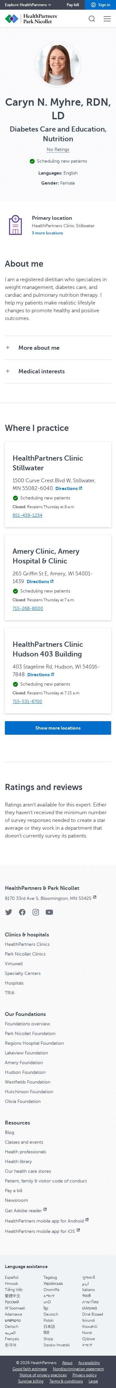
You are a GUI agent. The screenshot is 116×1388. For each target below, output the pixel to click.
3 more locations (47, 233)
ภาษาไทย (90, 1302)
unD (47, 1302)
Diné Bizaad (92, 1314)
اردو (85, 1283)
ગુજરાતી (88, 1277)
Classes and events (24, 1142)
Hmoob (11, 1283)
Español (11, 1277)
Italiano (88, 1289)
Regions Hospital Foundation (34, 1043)
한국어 (10, 1345)
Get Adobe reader (23, 1210)
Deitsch (11, 1326)
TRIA (10, 992)
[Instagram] (36, 914)
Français (12, 1339)
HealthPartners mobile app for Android (44, 1221)
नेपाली (86, 1296)
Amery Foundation (24, 1062)
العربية (10, 1332)
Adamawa (13, 1314)
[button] (100, 5)
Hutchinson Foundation (29, 1091)
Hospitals (14, 983)
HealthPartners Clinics (27, 944)
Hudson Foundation (25, 1072)
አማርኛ (49, 1296)
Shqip (48, 1339)
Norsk (87, 1332)
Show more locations (58, 728)
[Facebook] (22, 914)
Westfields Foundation (27, 1082)
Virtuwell (14, 963)
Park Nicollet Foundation (30, 1033)
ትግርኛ (87, 1345)
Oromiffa (51, 1289)
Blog (9, 1132)
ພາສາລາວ (13, 1320)
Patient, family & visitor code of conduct (46, 1181)
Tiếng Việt (14, 1289)
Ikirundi (88, 1320)
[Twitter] (9, 914)
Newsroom (16, 1200)
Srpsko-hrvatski (57, 1345)
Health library (18, 1161)
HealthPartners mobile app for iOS (40, 1231)
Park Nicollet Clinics (25, 954)
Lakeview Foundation (26, 1053)
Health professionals (25, 1151)
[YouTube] (49, 914)
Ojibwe (88, 1339)
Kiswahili (89, 1326)
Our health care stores (28, 1171)
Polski (48, 1320)
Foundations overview (27, 1023)
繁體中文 (12, 1296)
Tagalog (50, 1277)
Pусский (12, 1302)
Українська (53, 1283)
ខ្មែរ (46, 1308)
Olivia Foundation (23, 1101)
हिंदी (46, 1332)
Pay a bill (13, 1190)
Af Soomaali (15, 1308)
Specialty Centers (23, 973)
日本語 (49, 1326)
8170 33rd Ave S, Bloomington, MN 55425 (48, 898)
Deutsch (51, 1314)
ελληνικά (89, 1308)
